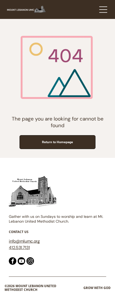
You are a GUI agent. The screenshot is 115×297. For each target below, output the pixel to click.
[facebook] (12, 261)
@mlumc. (25, 241)
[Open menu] (103, 10)
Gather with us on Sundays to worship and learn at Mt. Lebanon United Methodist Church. (56, 219)
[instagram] (30, 261)
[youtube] (21, 261)
